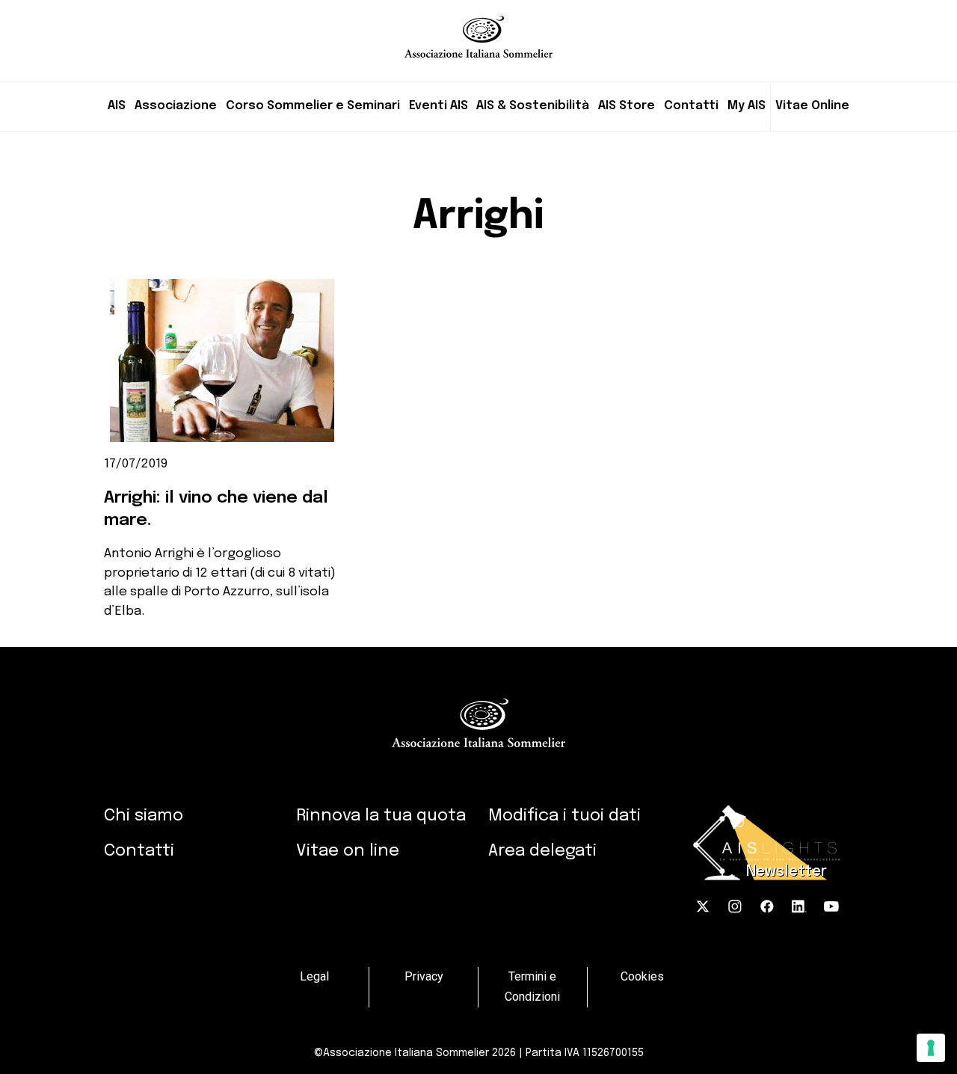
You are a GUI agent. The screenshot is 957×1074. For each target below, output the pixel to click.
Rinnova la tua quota (381, 815)
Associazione (176, 105)
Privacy (423, 976)
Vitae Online (812, 105)
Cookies (642, 976)
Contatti (691, 105)
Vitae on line (347, 850)
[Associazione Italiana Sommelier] (478, 29)
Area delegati (542, 850)
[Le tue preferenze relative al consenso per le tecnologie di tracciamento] (931, 1048)
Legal (314, 976)
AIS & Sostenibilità (532, 105)
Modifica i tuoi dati (564, 815)
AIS (117, 105)
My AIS (746, 105)
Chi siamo (143, 815)
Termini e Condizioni (532, 986)
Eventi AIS (438, 105)
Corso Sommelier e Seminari (313, 105)
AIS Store (626, 105)
